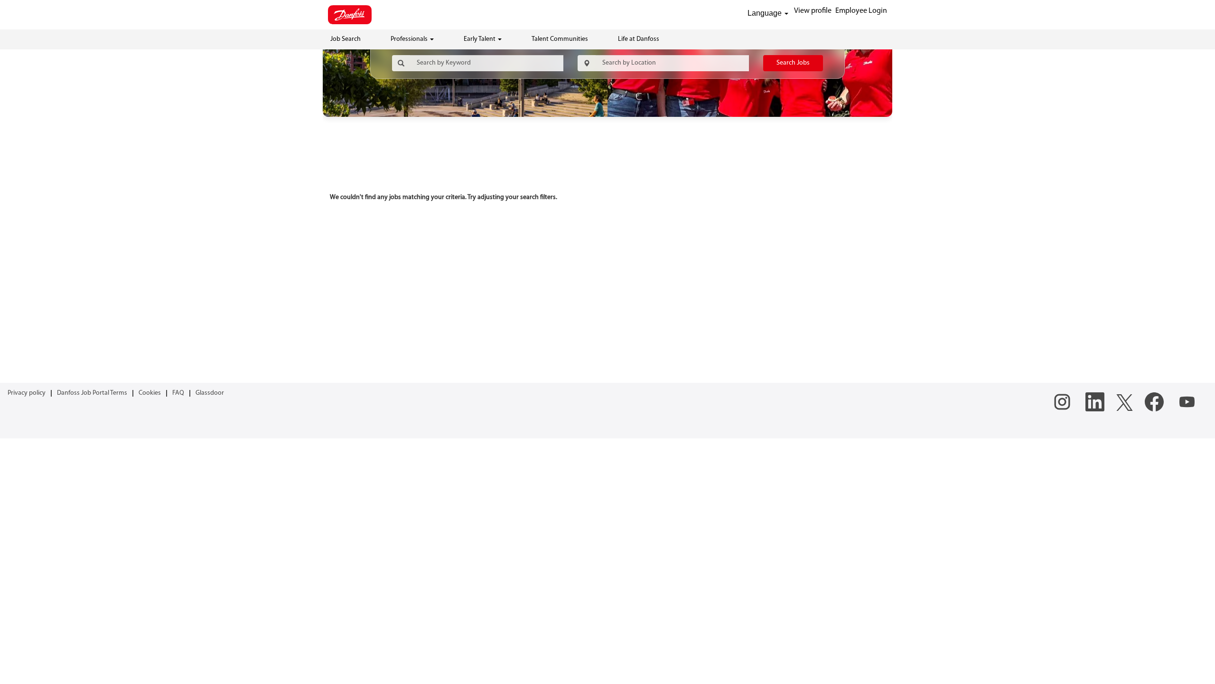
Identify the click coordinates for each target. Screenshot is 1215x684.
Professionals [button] (410, 39)
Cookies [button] (150, 393)
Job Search (345, 39)
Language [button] (766, 13)
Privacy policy (27, 393)
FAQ (178, 393)
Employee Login (861, 11)
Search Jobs (793, 62)
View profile (813, 11)
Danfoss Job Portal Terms (92, 393)
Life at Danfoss (638, 39)
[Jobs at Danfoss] (349, 15)
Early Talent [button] (480, 39)
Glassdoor (210, 393)
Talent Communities (560, 39)
